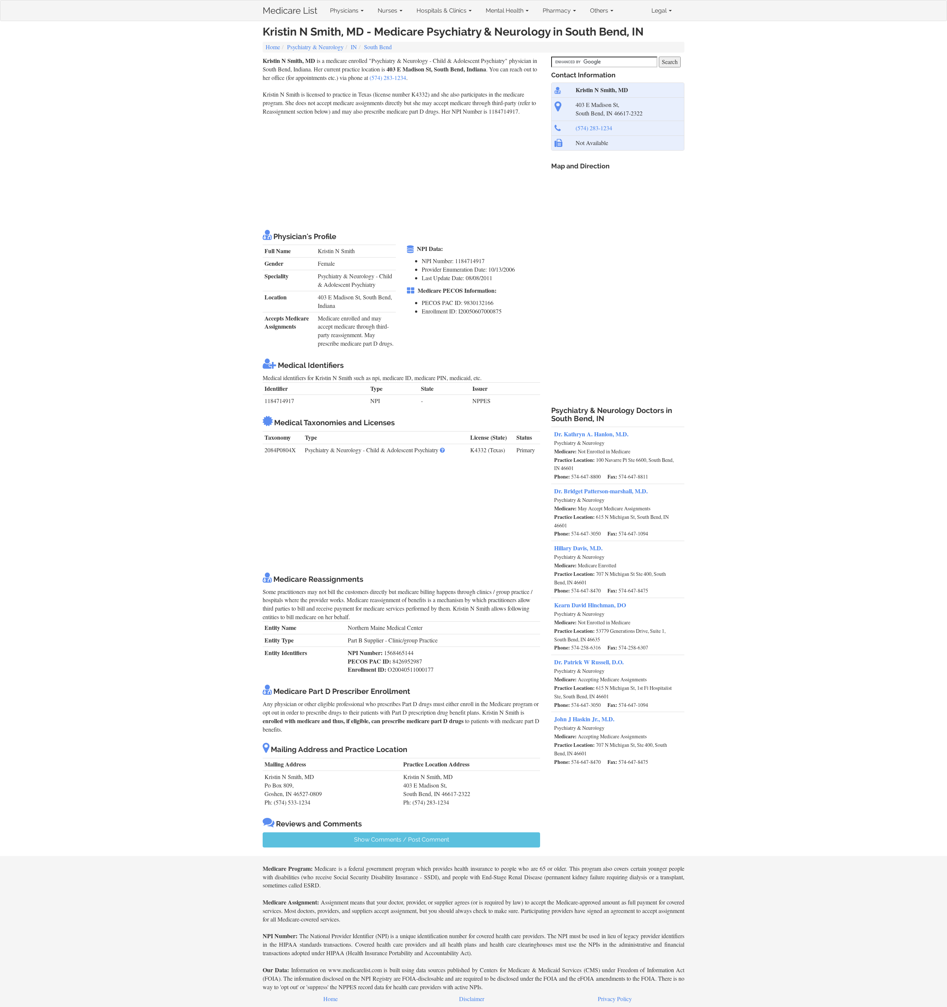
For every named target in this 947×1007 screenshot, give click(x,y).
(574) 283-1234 (388, 77)
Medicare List (290, 9)
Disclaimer (471, 999)
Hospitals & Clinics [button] (442, 10)
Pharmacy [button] (557, 10)
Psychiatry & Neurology (315, 47)
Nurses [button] (388, 10)
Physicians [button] (345, 10)
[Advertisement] (397, 171)
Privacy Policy (615, 999)
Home (273, 47)
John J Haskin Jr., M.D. (584, 719)
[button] (442, 450)
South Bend (378, 47)
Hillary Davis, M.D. (578, 548)
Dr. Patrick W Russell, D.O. (589, 662)
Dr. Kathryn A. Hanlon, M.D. (591, 434)
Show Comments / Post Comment (401, 839)
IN (354, 47)
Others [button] (600, 10)
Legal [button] (659, 10)
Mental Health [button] (505, 10)
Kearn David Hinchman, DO (590, 605)
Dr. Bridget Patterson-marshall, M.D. (601, 491)
